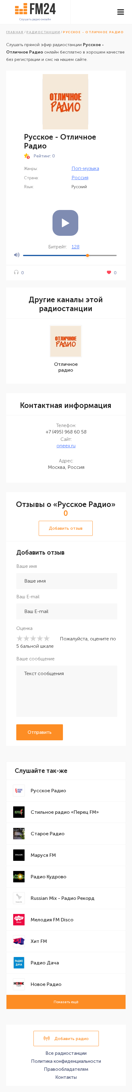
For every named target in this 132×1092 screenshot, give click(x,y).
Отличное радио (66, 367)
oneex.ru (66, 446)
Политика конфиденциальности (66, 1061)
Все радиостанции (66, 1053)
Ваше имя (26, 566)
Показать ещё (66, 1002)
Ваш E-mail (27, 596)
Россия (80, 177)
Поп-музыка (85, 168)
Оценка (24, 628)
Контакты (66, 1077)
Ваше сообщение (35, 659)
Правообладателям (66, 1069)
